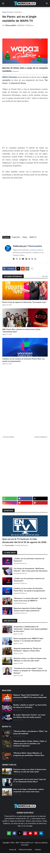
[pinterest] (26, 259)
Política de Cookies (25, 849)
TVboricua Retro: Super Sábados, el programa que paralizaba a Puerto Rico (28, 754)
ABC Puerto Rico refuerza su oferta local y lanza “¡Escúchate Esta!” (21, 330)
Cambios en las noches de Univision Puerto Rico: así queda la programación (23, 360)
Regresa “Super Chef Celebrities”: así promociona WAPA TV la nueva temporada (30, 696)
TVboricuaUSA (34, 246)
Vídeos (24, 237)
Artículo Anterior (8, 437)
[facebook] (14, 259)
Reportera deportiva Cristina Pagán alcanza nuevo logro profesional (28, 609)
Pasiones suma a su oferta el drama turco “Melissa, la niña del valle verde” (30, 659)
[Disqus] (25, 399)
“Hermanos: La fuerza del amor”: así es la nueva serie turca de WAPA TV (30, 599)
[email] (35, 259)
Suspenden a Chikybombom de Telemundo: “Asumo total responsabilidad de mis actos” (30, 629)
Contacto (38, 849)
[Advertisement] (26, 32)
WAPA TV (33, 237)
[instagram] (20, 259)
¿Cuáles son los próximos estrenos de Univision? (29, 560)
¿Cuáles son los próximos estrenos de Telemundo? (29, 579)
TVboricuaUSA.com (26, 843)
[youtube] (23, 259)
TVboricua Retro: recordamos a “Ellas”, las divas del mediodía (30, 732)
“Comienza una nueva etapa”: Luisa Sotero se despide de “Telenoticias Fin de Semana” (30, 670)
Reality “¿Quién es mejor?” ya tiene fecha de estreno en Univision (30, 706)
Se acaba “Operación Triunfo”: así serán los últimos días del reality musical (29, 716)
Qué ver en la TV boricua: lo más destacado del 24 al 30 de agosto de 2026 (24, 540)
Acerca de (12, 849)
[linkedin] (29, 259)
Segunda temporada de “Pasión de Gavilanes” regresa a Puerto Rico (27, 649)
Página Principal (7, 12)
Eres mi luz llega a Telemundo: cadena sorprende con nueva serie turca (28, 790)
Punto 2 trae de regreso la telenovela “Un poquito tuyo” (24, 302)
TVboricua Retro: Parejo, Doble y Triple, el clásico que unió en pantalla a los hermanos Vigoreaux (30, 743)
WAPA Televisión (9, 77)
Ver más (45, 276)
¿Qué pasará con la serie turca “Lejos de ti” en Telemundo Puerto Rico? (29, 780)
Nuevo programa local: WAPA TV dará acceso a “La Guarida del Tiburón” (28, 639)
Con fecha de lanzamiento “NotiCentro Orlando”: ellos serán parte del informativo (31, 570)
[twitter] (17, 259)
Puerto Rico (18, 12)
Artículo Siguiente (41, 437)
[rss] (32, 259)
